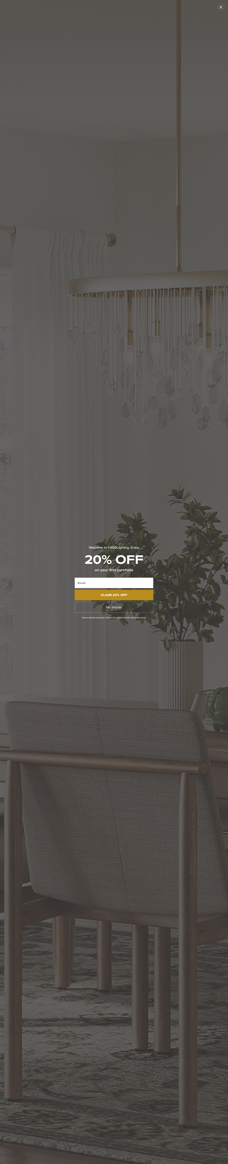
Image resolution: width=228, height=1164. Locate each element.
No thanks (114, 607)
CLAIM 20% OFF (114, 594)
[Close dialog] (220, 7)
